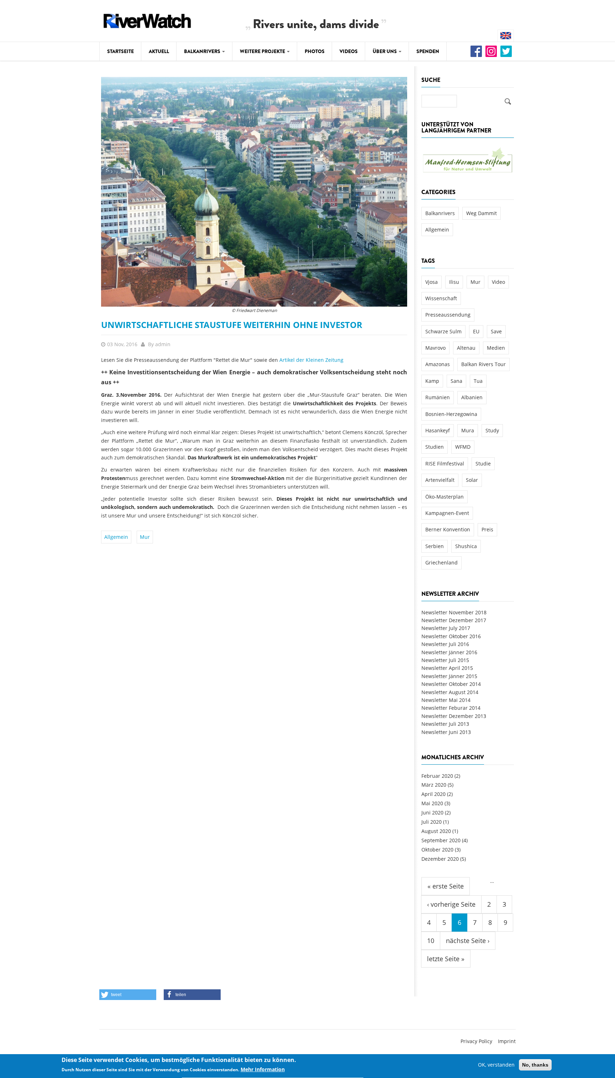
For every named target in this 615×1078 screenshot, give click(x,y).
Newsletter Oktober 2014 (451, 684)
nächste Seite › (467, 940)
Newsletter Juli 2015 (445, 660)
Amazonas (437, 364)
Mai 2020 (432, 803)
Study (492, 430)
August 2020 (436, 831)
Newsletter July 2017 (445, 628)
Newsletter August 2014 (449, 692)
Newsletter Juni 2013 (446, 732)
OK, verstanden (496, 1064)
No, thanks (535, 1065)
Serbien (434, 546)
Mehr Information (263, 1069)
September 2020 (441, 840)
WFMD (463, 446)
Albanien (472, 397)
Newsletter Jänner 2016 (449, 652)
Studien (434, 446)
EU (476, 331)
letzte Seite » (445, 958)
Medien (496, 347)
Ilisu (454, 281)
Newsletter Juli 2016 (445, 644)
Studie (483, 463)
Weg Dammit (481, 213)
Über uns (385, 51)
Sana (456, 380)
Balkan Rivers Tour (483, 364)
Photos (315, 51)
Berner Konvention (447, 529)
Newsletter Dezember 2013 (453, 716)
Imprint (507, 1041)
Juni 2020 (432, 812)
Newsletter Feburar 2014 (450, 707)
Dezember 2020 (440, 858)
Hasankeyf (437, 430)
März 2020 (433, 784)
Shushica (466, 546)
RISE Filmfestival (444, 463)
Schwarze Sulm (443, 331)
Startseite (120, 51)
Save (496, 331)
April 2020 (433, 794)
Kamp (432, 380)
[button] (127, 994)
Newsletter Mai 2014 (446, 700)
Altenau (466, 347)
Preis (487, 529)
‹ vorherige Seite (451, 904)
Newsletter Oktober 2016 (451, 636)
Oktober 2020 (437, 849)
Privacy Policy (476, 1041)
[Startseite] (147, 19)
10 (430, 940)
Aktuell (159, 51)
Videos (349, 51)
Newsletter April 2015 (447, 668)
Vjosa (431, 281)
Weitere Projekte (263, 51)
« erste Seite (445, 886)
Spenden (427, 51)
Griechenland (441, 562)
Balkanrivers (202, 51)
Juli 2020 (431, 821)
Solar (472, 479)
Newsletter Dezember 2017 (453, 620)
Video (498, 281)
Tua (478, 380)
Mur (145, 536)
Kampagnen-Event (447, 513)
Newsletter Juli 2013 (445, 723)
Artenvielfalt (439, 479)
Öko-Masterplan (444, 496)
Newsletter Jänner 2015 (449, 676)
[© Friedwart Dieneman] (254, 191)
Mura (467, 430)
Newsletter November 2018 (454, 612)
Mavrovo (435, 347)
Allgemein (116, 536)
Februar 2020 (437, 775)
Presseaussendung (448, 314)
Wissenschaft (441, 298)
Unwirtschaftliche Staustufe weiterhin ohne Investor (231, 324)
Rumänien (437, 397)
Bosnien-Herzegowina (451, 414)
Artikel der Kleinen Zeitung (311, 359)
